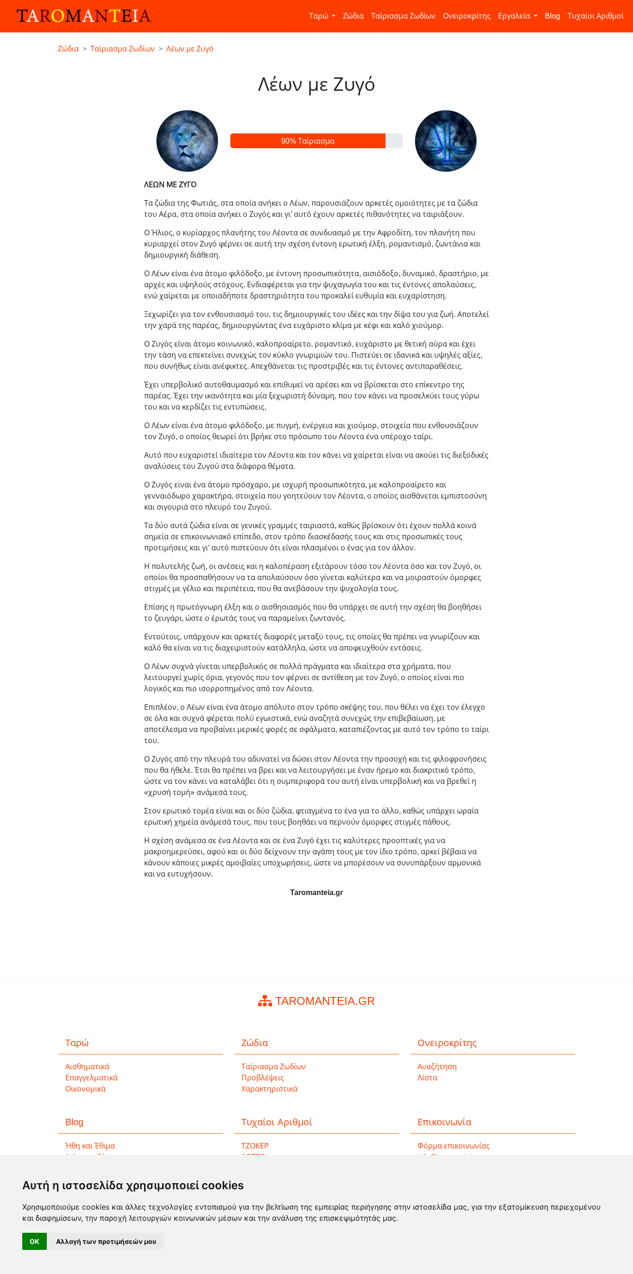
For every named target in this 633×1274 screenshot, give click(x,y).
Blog (552, 16)
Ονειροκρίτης (467, 16)
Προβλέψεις (262, 1078)
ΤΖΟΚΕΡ (255, 1146)
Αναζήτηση (437, 1067)
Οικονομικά (85, 1089)
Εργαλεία (515, 16)
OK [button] (34, 1241)
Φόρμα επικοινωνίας (454, 1146)
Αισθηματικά (87, 1067)
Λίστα (427, 1078)
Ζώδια (353, 16)
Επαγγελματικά (91, 1078)
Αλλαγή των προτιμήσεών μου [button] (106, 1241)
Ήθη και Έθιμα (90, 1146)
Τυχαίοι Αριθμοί (596, 16)
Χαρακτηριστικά (269, 1089)
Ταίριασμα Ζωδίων (403, 16)
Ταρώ (319, 16)
